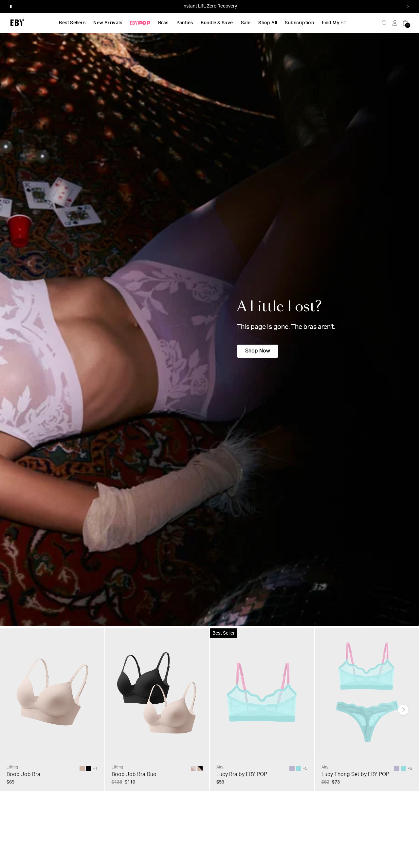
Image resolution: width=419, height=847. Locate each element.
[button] (11, 6)
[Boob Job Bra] (82, 768)
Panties (184, 23)
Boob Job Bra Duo (134, 774)
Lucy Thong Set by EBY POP (355, 774)
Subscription (299, 23)
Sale (246, 23)
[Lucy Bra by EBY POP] (292, 768)
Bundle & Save (217, 23)
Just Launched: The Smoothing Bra (209, 6)
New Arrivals (107, 23)
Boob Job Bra (23, 774)
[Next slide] (403, 710)
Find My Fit (334, 23)
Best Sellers (72, 23)
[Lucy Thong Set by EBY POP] (396, 768)
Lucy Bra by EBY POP (241, 774)
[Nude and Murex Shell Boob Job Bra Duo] (193, 768)
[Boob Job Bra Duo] (200, 768)
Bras (163, 23)
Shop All (267, 23)
